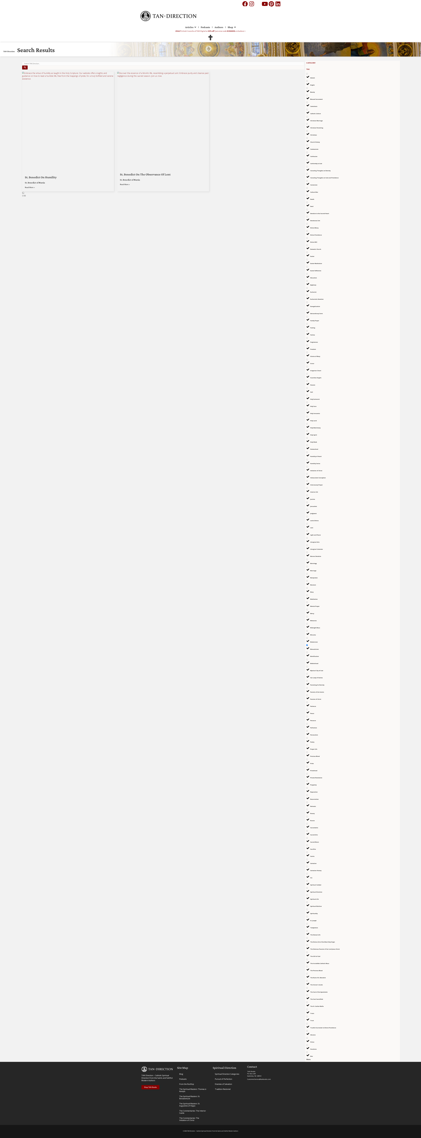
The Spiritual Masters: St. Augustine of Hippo (189, 1104)
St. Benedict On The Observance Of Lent (145, 174)
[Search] (25, 67)
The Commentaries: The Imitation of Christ (189, 1119)
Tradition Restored (222, 1089)
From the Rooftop (186, 1084)
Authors (219, 27)
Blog (181, 1074)
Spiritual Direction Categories (227, 1074)
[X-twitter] (258, 4)
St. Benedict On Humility (41, 177)
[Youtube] (265, 4)
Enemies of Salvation (223, 1084)
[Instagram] (251, 4)
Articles (189, 27)
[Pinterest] (271, 4)
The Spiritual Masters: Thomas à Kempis (192, 1090)
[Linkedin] (278, 4)
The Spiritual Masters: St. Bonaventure (189, 1097)
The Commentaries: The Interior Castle (192, 1112)
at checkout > (236, 31)
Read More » (30, 187)
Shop (230, 27)
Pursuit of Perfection (223, 1079)
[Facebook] (245, 4)
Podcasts (205, 27)
